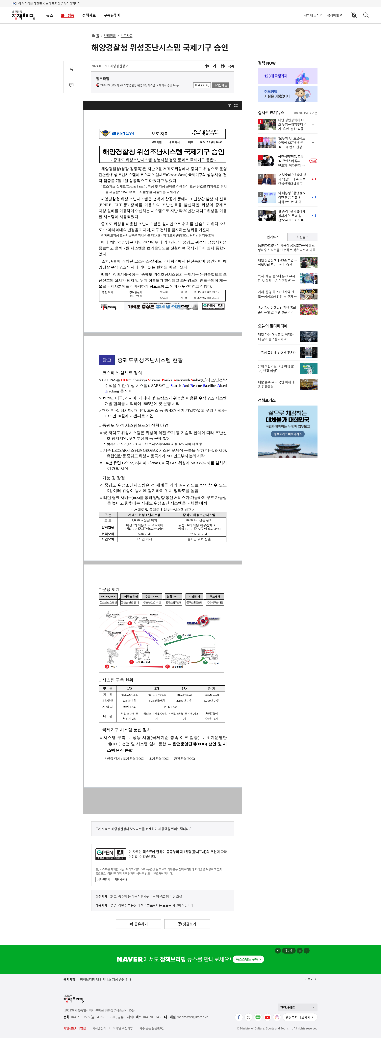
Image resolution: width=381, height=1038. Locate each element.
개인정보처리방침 (75, 1028)
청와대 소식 (311, 15)
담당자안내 (120, 879)
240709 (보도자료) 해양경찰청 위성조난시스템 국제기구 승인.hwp (139, 85)
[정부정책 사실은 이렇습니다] (288, 94)
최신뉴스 (303, 236)
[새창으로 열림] (222, 66)
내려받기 (219, 85)
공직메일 (333, 15)
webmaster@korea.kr (192, 1017)
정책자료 (89, 15)
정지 (300, 951)
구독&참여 (112, 15)
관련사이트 (287, 1007)
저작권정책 (103, 879)
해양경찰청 (119, 65)
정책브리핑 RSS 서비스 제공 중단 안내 (106, 979)
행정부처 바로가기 (298, 1017)
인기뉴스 (273, 236)
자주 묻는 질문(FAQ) (151, 1028)
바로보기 (200, 85)
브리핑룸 (67, 15)
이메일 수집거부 (123, 1028)
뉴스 (49, 15)
